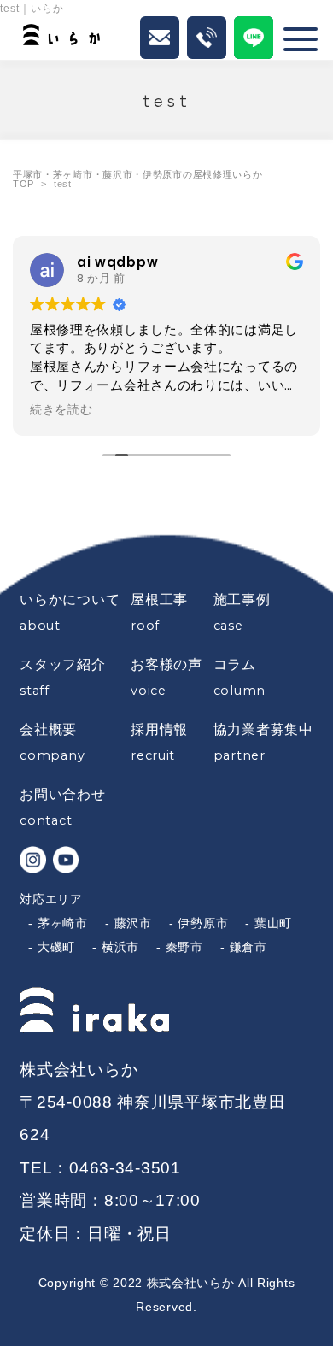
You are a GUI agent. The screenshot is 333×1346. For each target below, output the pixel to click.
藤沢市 (133, 923)
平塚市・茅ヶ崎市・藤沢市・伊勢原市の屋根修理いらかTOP (138, 179)
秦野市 (184, 947)
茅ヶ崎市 (63, 923)
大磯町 (56, 947)
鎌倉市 (248, 947)
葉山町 (273, 923)
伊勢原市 (203, 923)
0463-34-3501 (124, 1168)
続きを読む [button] (61, 410)
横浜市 (120, 947)
